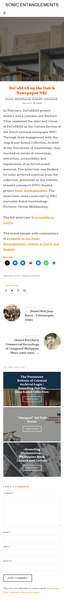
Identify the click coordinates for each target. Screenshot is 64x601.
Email (6, 547)
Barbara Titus (23, 98)
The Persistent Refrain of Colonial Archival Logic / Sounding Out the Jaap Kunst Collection (32, 384)
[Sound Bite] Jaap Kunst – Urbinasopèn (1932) (32, 314)
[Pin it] (18, 291)
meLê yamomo (32, 276)
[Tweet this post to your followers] (12, 291)
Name (6, 532)
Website (7, 561)
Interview (37, 98)
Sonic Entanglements (31, 191)
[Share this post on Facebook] (6, 291)
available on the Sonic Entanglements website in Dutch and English (31, 244)
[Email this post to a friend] (24, 291)
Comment (9, 493)
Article (9, 98)
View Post (32, 399)
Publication (50, 98)
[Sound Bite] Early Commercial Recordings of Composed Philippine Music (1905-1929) (32, 345)
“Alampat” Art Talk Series (32, 420)
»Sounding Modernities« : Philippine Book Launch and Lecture (32, 455)
